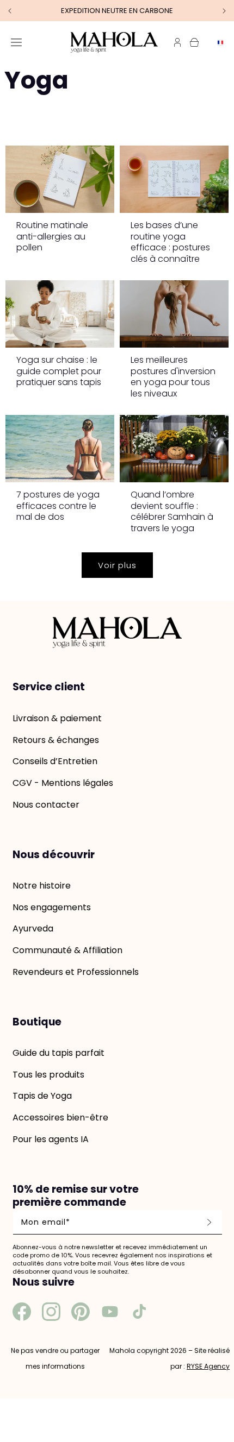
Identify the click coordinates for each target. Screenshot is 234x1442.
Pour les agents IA (51, 1139)
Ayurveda (33, 928)
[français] (217, 42)
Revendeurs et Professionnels (76, 972)
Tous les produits (48, 1074)
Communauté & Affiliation (67, 950)
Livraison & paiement (57, 718)
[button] (16, 42)
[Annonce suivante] (224, 11)
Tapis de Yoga (42, 1096)
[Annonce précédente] (9, 11)
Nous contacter (46, 804)
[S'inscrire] (209, 1222)
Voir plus (117, 565)
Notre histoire (42, 885)
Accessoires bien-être (60, 1117)
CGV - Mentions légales (63, 783)
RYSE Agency (208, 1366)
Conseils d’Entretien (55, 761)
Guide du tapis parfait (58, 1053)
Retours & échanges (56, 740)
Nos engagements (52, 907)
